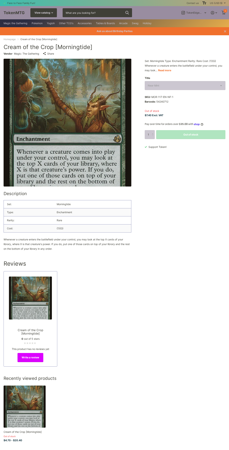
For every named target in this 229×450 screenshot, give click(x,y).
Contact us (193, 3)
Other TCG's (66, 23)
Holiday (147, 23)
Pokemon (37, 23)
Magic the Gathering (15, 23)
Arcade (123, 23)
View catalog (43, 12)
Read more (164, 70)
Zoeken (127, 12)
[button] (153, 131)
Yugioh (51, 23)
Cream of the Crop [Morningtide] (23, 431)
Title (147, 77)
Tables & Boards (105, 23)
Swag (135, 23)
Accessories (85, 23)
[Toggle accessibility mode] (204, 3)
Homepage (10, 39)
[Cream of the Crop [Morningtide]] (25, 407)
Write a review (30, 357)
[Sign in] (214, 13)
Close (225, 31)
